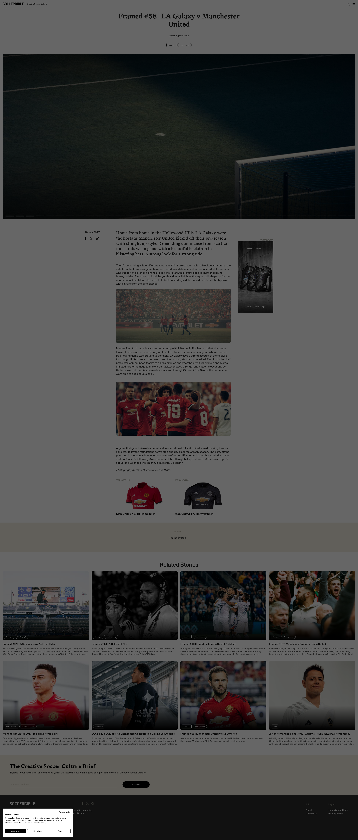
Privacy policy (65, 812)
